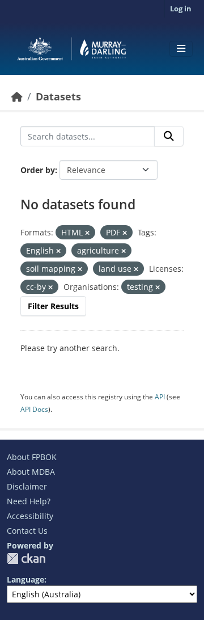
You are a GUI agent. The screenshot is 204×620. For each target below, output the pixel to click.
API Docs (34, 409)
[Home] (17, 96)
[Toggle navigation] (181, 49)
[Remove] (87, 233)
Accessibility (30, 516)
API (160, 397)
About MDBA (31, 471)
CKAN (26, 558)
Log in (181, 8)
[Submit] (169, 136)
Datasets (58, 96)
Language (25, 579)
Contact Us (27, 530)
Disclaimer (27, 486)
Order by (37, 170)
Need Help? (28, 501)
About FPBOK (32, 457)
